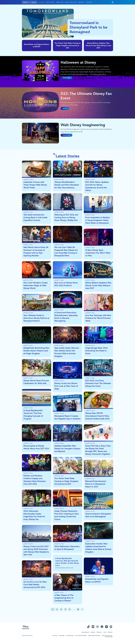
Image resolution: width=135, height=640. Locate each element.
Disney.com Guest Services (107, 635)
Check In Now (66, 77)
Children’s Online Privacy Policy (94, 635)
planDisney (93, 632)
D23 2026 (41, 2)
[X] (106, 626)
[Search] (112, 2)
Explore (89, 2)
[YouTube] (93, 626)
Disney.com (110, 632)
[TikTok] (88, 626)
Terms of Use (54, 635)
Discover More (66, 135)
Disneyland (59, 2)
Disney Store (99, 632)
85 (78, 609)
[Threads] (111, 626)
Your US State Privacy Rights (81, 635)
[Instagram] (97, 626)
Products (81, 2)
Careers (104, 632)
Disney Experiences (85, 632)
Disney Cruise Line (71, 2)
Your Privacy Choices (70, 635)
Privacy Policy (61, 635)
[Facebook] (102, 626)
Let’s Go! (65, 108)
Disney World (50, 2)
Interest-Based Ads (108, 636)
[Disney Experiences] (25, 627)
